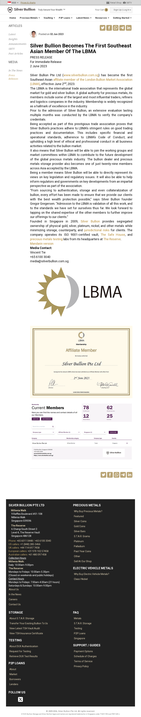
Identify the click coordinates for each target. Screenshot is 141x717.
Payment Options (83, 651)
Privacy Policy (81, 666)
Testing (78, 628)
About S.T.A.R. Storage (21, 618)
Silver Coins (80, 521)
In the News (15, 594)
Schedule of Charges (85, 656)
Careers (13, 599)
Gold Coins (79, 526)
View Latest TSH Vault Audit (24, 628)
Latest (12, 34)
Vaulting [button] (48, 18)
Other (77, 556)
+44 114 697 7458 (30, 547)
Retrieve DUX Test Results (23, 656)
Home (12, 18)
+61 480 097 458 (37, 554)
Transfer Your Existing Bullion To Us (28, 623)
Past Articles (16, 53)
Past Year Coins (82, 551)
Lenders (13, 684)
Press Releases (13, 77)
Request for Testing (20, 651)
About (12, 669)
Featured (79, 516)
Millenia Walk (18, 510)
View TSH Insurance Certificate (26, 633)
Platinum (79, 541)
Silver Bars (79, 531)
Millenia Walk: (16, 561)
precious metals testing (46, 239)
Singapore (79, 638)
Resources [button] (101, 18)
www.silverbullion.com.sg (81, 75)
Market (13, 674)
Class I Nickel (81, 579)
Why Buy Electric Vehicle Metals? (91, 574)
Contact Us (15, 604)
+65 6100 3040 (43, 540)
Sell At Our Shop (83, 561)
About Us (14, 589)
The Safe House (113, 234)
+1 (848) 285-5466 (30, 544)
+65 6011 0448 (25, 540)
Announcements (17, 44)
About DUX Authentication (23, 646)
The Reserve (112, 239)
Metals (77, 618)
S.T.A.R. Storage (82, 623)
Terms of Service (83, 661)
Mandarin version (41, 243)
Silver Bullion (90, 221)
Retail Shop (116, 2)
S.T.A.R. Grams (82, 536)
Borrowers (15, 679)
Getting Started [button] (121, 18)
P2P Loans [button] (65, 18)
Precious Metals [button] (29, 18)
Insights (13, 39)
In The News (16, 70)
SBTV (129, 2)
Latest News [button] (83, 18)
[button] (121, 10)
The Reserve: (16, 568)
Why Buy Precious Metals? (88, 511)
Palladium (79, 546)
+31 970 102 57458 (38, 551)
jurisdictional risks (97, 230)
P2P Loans (79, 633)
